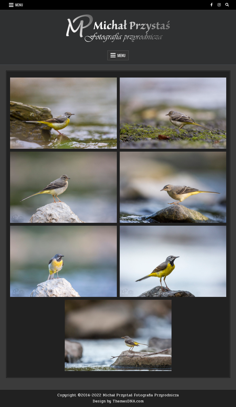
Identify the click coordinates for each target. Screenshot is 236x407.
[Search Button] (227, 5)
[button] (63, 113)
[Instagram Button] (219, 5)
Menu (19, 4)
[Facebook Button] (211, 5)
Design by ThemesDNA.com (118, 401)
